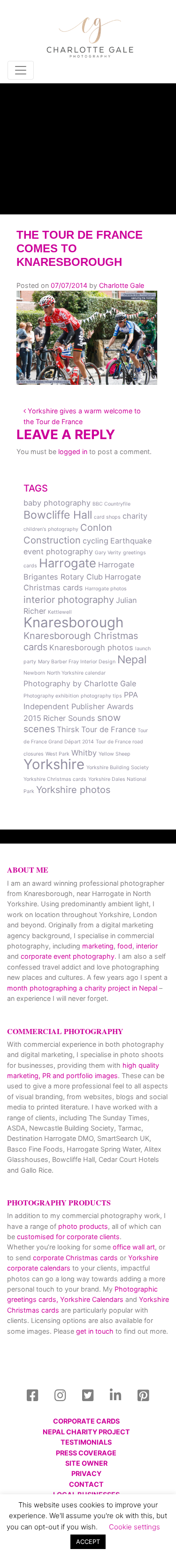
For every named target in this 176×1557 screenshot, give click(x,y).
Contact (86, 1484)
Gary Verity (108, 553)
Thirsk (68, 729)
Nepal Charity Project (86, 1432)
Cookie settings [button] (134, 1526)
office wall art (133, 1247)
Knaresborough (73, 622)
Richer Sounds (69, 718)
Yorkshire (53, 764)
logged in (72, 451)
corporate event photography (68, 956)
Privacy (86, 1473)
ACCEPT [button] (88, 1541)
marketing (98, 946)
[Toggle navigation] (21, 70)
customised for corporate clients (68, 1237)
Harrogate (67, 563)
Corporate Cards (86, 1421)
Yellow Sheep (114, 754)
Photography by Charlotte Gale (79, 683)
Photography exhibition (51, 696)
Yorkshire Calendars (91, 1299)
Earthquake (131, 540)
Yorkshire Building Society (117, 767)
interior (147, 946)
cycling (95, 540)
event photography (58, 551)
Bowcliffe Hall (57, 514)
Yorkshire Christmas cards (54, 779)
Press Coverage (86, 1453)
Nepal (131, 659)
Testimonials (86, 1442)
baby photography (57, 502)
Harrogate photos (106, 589)
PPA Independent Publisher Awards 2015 (80, 706)
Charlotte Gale (121, 285)
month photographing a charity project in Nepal (82, 988)
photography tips (101, 696)
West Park (57, 754)
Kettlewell (60, 612)
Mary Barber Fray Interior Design (76, 662)
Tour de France (108, 729)
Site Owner (86, 1463)
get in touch (95, 1331)
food (124, 946)
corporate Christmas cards (76, 1258)
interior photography (68, 599)
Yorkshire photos (73, 789)
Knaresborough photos (91, 647)
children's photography (50, 529)
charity (134, 516)
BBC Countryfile (111, 504)
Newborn (34, 673)
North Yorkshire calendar (76, 673)
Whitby (84, 752)
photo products (83, 1226)
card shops (107, 517)
